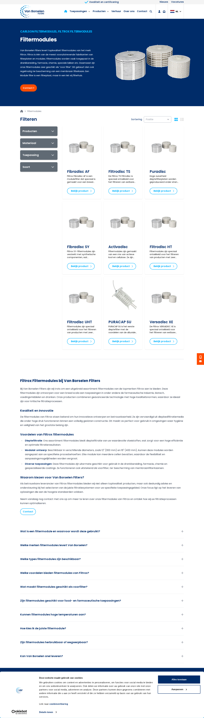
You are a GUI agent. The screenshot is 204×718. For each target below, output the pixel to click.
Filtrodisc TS (119, 171)
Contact (142, 11)
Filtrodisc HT (161, 246)
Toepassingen (78, 11)
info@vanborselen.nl (200, 361)
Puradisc (158, 171)
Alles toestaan (179, 679)
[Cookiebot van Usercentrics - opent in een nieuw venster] (19, 712)
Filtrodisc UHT (79, 321)
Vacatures (177, 2)
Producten (99, 11)
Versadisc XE (161, 321)
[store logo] (32, 11)
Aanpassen (177, 689)
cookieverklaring (58, 704)
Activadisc (118, 246)
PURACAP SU (119, 321)
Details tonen (46, 712)
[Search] (151, 11)
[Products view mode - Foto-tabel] (176, 119)
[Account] (159, 11)
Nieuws (164, 2)
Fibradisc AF (78, 171)
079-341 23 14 (200, 357)
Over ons (129, 11)
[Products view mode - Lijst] (182, 119)
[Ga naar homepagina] (21, 111)
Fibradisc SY (78, 246)
